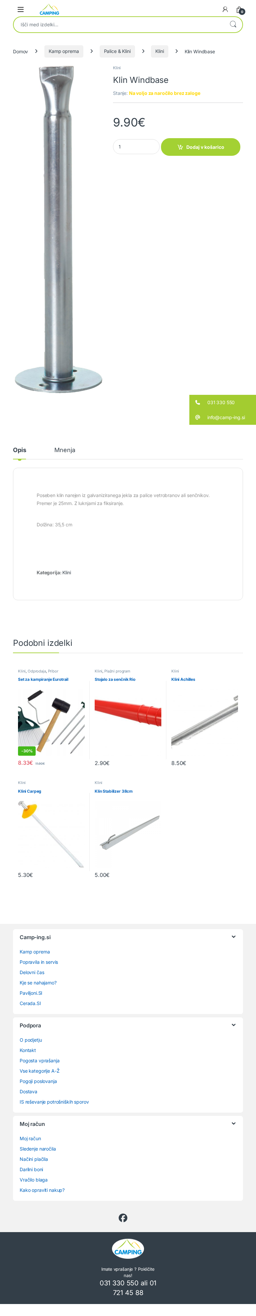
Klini (159, 51)
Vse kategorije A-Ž (39, 1071)
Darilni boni (31, 1169)
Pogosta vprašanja (40, 1060)
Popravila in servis (39, 962)
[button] (222, 402)
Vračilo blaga (34, 1180)
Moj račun (30, 1138)
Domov (20, 51)
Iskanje (233, 24)
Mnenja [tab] (64, 450)
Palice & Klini (117, 51)
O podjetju (31, 1040)
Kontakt (28, 1050)
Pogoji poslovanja (38, 1081)
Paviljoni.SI (31, 993)
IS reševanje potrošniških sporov (54, 1102)
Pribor (53, 671)
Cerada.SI (30, 1003)
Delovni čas (32, 972)
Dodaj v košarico (205, 147)
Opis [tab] (19, 450)
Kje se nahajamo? (38, 982)
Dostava (28, 1091)
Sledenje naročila (38, 1149)
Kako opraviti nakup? (42, 1190)
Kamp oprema (64, 51)
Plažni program (117, 671)
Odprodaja (37, 671)
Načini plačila (34, 1159)
